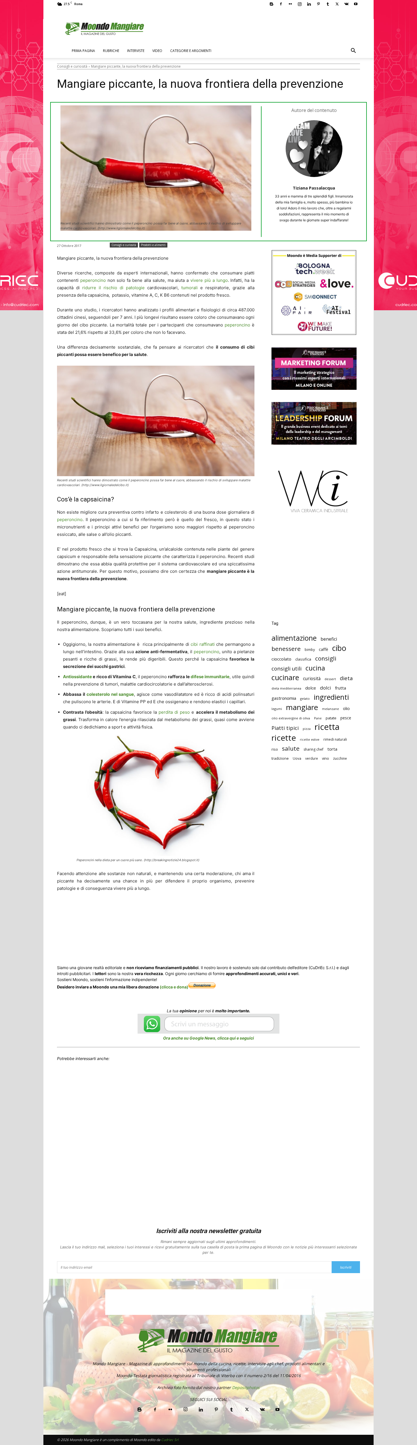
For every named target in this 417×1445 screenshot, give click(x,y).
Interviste (135, 50)
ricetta (327, 727)
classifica (303, 659)
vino (325, 758)
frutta (340, 688)
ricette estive (309, 740)
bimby (310, 649)
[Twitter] (337, 4)
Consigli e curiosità (72, 66)
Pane (318, 718)
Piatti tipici (285, 728)
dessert (330, 679)
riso (274, 749)
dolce (310, 688)
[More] (223, 924)
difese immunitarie (210, 676)
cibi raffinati (202, 644)
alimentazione (294, 638)
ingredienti (331, 697)
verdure (311, 758)
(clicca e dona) (174, 986)
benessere (286, 649)
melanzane (330, 709)
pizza (307, 729)
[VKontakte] (346, 4)
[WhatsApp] (144, 924)
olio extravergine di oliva (290, 718)
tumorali (189, 287)
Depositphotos (246, 1387)
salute (291, 748)
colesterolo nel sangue (110, 694)
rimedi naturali (335, 739)
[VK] (209, 924)
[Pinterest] (318, 4)
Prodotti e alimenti (153, 245)
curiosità (312, 679)
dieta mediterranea (286, 688)
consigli (325, 658)
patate (331, 718)
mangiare (302, 707)
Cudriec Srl (169, 1439)
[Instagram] (299, 4)
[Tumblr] (327, 4)
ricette (283, 738)
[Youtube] (355, 4)
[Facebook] (281, 4)
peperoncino (93, 280)
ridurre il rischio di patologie (113, 287)
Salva (131, 925)
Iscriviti (345, 1267)
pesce (345, 718)
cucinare (285, 677)
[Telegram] (196, 924)
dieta (346, 678)
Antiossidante (77, 676)
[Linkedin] (309, 4)
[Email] (170, 924)
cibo (339, 648)
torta (332, 749)
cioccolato (281, 659)
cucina (315, 668)
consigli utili (286, 669)
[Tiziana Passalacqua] (314, 148)
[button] (353, 51)
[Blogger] (271, 4)
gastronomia (283, 698)
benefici (329, 639)
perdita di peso (174, 712)
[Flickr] (290, 4)
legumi (276, 709)
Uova (297, 758)
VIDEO (157, 50)
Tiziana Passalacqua (314, 188)
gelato (305, 698)
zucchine (340, 758)
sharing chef (313, 749)
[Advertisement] (314, 571)
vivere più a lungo (209, 280)
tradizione (280, 758)
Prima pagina (83, 50)
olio (346, 708)
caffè (323, 649)
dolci (325, 688)
